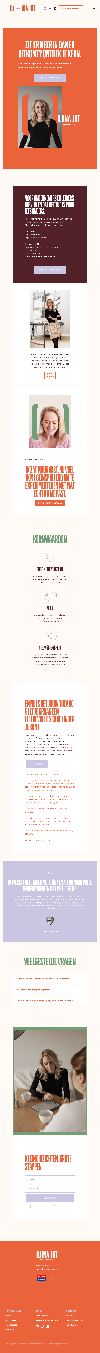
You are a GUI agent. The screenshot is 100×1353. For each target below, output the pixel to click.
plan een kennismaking (50, 270)
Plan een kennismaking (50, 78)
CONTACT (10, 1330)
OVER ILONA (11, 1320)
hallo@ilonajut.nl (72, 1325)
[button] (94, 8)
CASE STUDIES (12, 1325)
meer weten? (37, 764)
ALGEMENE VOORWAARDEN (47, 1320)
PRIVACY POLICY (42, 1316)
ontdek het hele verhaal (50, 503)
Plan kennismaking (71, 9)
